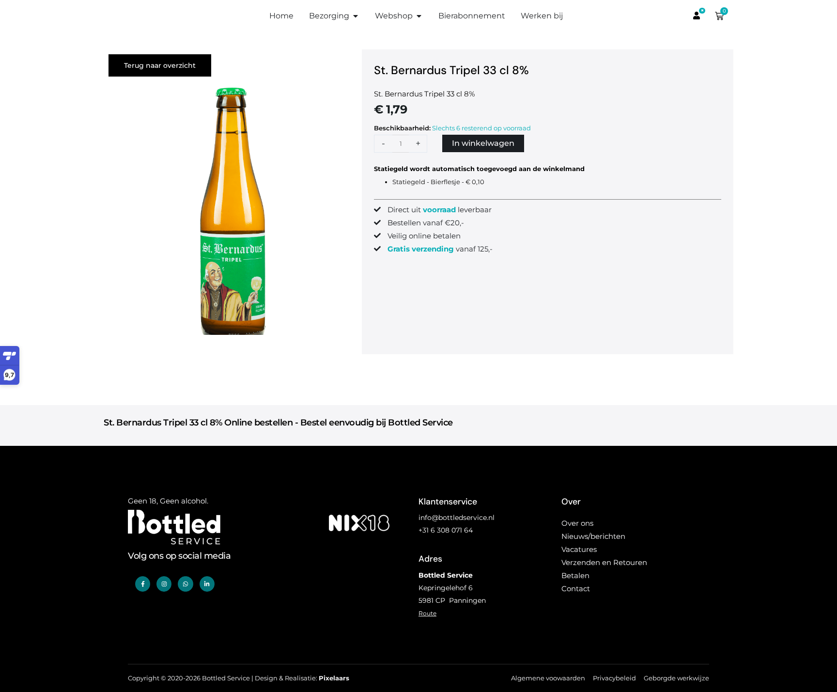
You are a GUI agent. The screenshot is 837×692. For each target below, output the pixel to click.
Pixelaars (334, 678)
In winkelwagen (483, 143)
